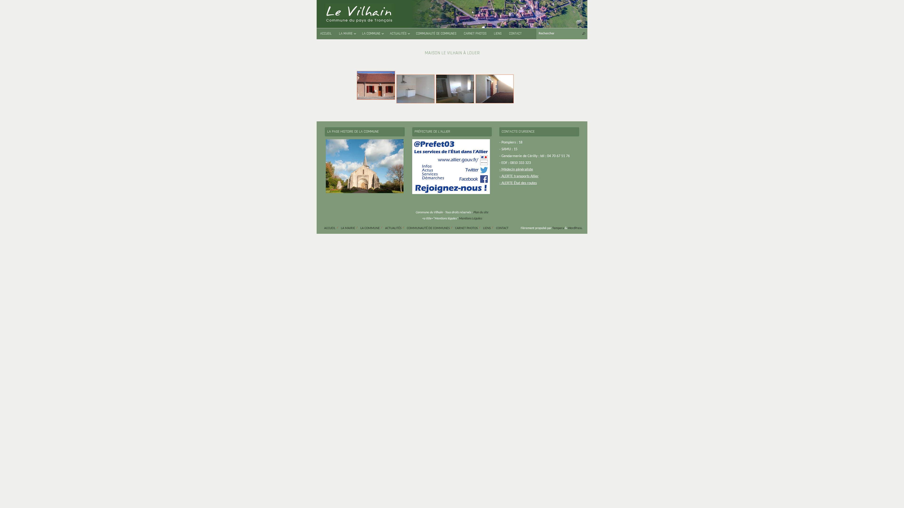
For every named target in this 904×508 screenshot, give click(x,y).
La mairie (348, 228)
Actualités (393, 228)
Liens (487, 228)
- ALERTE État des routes (518, 183)
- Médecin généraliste (516, 169)
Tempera (558, 228)
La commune (370, 228)
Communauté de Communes (428, 228)
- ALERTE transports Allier (519, 176)
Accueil (329, 228)
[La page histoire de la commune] (365, 166)
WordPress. (575, 228)
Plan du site (480, 212)
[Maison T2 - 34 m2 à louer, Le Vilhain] (376, 82)
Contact (502, 228)
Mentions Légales (470, 218)
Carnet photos (466, 228)
